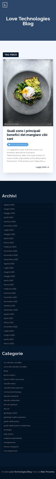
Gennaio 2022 (10, 293)
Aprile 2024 (8, 217)
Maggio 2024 (9, 213)
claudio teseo (10, 383)
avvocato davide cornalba (15, 367)
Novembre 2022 (11, 255)
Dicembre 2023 (10, 226)
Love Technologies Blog (28, 21)
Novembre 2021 (10, 301)
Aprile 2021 (8, 318)
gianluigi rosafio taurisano (15, 417)
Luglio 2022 (8, 268)
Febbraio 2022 (10, 289)
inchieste (8, 430)
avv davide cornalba (12, 362)
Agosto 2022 (9, 263)
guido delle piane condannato (17, 425)
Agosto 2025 (9, 205)
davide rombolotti (12, 400)
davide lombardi (11, 396)
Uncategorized (10, 451)
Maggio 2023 (9, 234)
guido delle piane (11, 421)
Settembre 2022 (11, 259)
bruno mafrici (9, 375)
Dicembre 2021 (10, 297)
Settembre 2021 (11, 310)
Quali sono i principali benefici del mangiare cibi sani (27, 135)
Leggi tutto (41, 167)
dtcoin (6, 409)
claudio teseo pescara (13, 388)
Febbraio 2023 (10, 247)
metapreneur (10, 442)
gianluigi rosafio (10, 413)
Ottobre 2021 (9, 306)
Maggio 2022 (9, 276)
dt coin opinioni (10, 404)
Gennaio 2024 (10, 221)
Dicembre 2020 (11, 327)
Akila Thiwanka (47, 472)
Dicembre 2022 (10, 251)
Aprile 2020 (9, 339)
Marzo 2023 (9, 242)
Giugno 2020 (9, 335)
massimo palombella (13, 438)
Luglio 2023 (9, 230)
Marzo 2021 (8, 322)
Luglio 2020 (9, 331)
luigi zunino (8, 434)
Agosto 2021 (9, 314)
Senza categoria (11, 446)
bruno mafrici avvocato (14, 379)
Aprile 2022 (8, 280)
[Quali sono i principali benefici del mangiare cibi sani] (28, 92)
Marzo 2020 (9, 343)
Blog (6, 371)
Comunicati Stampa (19, 145)
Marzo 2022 (9, 285)
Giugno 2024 (9, 209)
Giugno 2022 (9, 272)
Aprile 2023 (8, 238)
